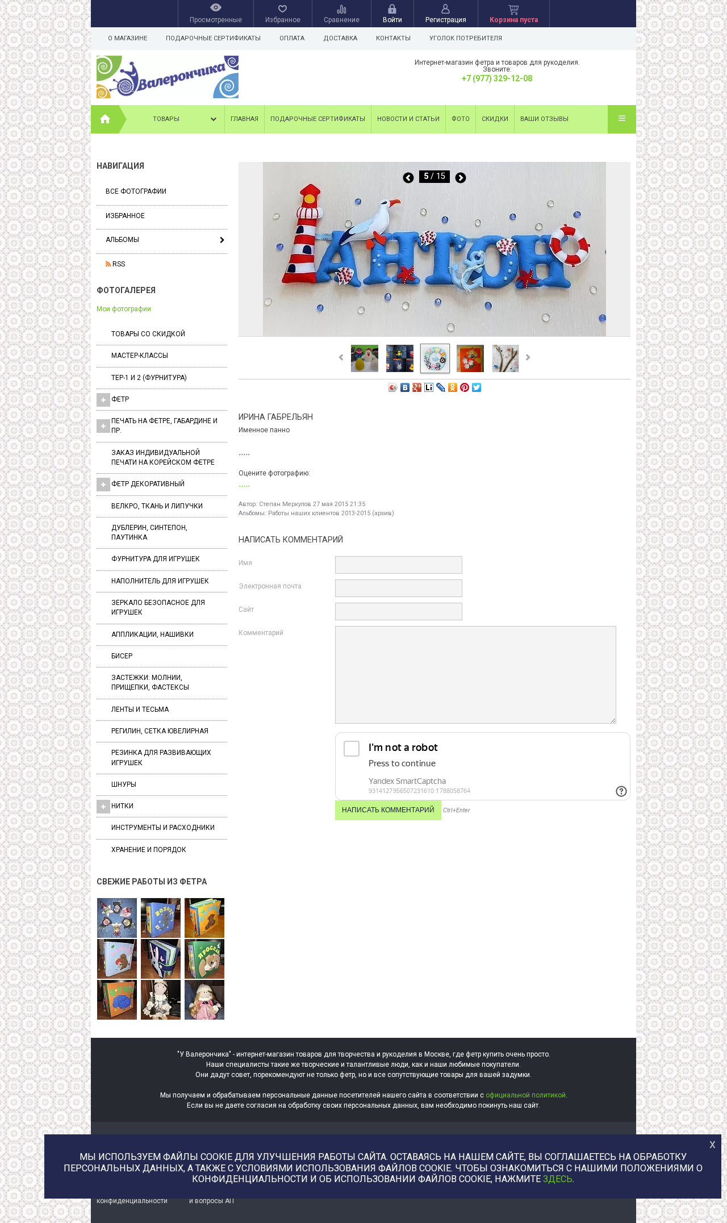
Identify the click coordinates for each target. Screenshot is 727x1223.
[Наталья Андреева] (117, 918)
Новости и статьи (408, 119)
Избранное (125, 216)
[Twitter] (477, 387)
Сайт (246, 609)
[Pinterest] (465, 387)
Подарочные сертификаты (213, 38)
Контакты (393, 38)
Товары (166, 119)
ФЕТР (120, 399)
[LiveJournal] (441, 387)
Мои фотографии (124, 309)
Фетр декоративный (148, 484)
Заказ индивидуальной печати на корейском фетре (163, 457)
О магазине (127, 38)
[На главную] (105, 119)
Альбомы (122, 240)
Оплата (291, 38)
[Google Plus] (417, 387)
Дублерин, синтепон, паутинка (149, 532)
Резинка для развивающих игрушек (161, 757)
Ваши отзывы (544, 119)
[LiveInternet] (429, 387)
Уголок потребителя (465, 38)
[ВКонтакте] (405, 387)
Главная (244, 119)
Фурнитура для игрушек (155, 559)
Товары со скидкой (148, 334)
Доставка (340, 38)
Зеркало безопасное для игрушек (158, 607)
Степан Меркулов (285, 504)
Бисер (121, 656)
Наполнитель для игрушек (160, 581)
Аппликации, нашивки (152, 634)
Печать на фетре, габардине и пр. (164, 426)
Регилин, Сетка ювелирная (159, 731)
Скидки (495, 119)
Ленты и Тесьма (140, 709)
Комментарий (261, 633)
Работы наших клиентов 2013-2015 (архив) (331, 513)
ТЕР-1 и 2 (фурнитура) (149, 378)
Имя (245, 563)
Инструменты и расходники (163, 828)
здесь (558, 1179)
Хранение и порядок (148, 850)
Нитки (122, 806)
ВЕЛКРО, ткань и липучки (157, 506)
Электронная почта (270, 586)
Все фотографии (136, 191)
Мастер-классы (139, 356)
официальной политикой (526, 1095)
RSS (118, 264)
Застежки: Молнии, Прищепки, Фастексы (150, 682)
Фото (461, 119)
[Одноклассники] (453, 387)
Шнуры (123, 784)
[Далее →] (434, 336)
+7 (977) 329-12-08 (497, 78)
